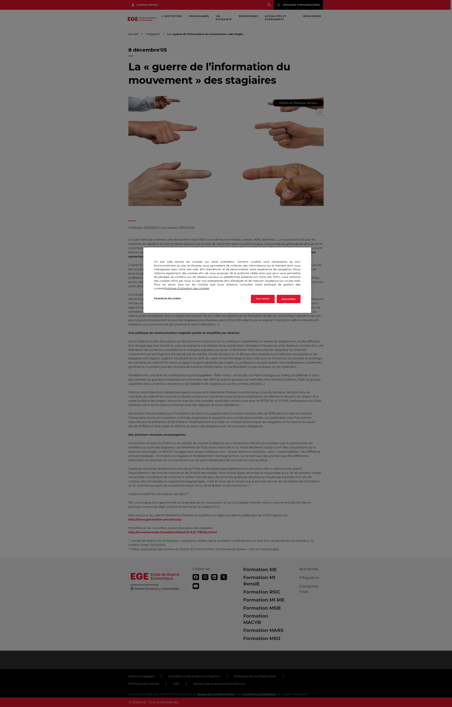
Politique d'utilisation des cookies (186, 288)
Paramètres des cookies (167, 298)
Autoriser (289, 299)
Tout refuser (263, 298)
